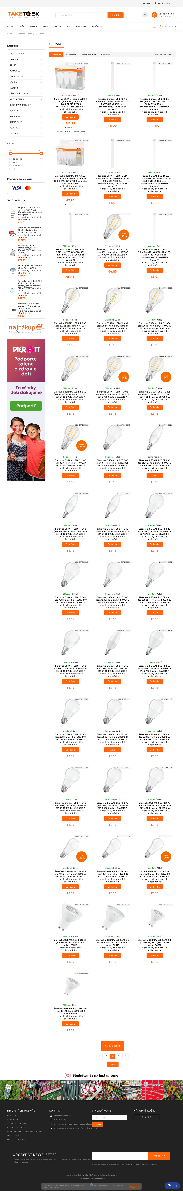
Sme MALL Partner (16, 1139)
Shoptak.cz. (101, 1178)
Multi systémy (16, 99)
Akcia (27, 162)
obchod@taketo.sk (62, 1115)
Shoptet (86, 1178)
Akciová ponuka (17, 53)
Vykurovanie (16, 76)
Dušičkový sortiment (20, 105)
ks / (146, 1117)
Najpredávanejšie (89, 54)
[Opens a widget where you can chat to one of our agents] (172, 1186)
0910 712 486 (60, 1120)
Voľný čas (14, 127)
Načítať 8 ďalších (112, 1046)
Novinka (27, 165)
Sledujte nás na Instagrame (95, 1075)
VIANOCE (13, 133)
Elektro (13, 88)
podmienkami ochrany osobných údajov (138, 1164)
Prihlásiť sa (159, 1155)
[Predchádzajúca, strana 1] (106, 1056)
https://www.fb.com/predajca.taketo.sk (73, 1124)
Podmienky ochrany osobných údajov (24, 1131)
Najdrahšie (56, 54)
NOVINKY (13, 110)
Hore (113, 1064)
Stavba (13, 82)
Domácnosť (15, 70)
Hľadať (115, 15)
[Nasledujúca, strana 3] (119, 1056)
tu (57, 1187)
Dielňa (12, 65)
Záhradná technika (19, 93)
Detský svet (15, 122)
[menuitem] (11, 26)
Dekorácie (14, 116)
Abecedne (105, 54)
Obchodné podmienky (17, 1123)
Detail (155, 475)
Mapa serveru (13, 1135)
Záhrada (13, 59)
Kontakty (148, 3)
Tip (27, 168)
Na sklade (27, 158)
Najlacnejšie (71, 54)
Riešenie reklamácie (16, 1127)
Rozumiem (134, 1187)
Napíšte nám (164, 3)
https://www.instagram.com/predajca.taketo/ (76, 1128)
